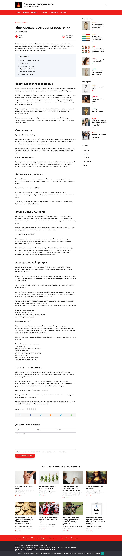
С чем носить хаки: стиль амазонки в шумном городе (97, 72)
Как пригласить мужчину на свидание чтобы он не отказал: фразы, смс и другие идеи (99, 123)
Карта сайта (64, 538)
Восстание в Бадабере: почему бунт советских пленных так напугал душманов (71, 521)
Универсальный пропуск (27, 71)
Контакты (63, 12)
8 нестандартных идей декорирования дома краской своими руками (71, 488)
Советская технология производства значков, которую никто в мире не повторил (95, 521)
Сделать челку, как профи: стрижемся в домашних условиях (98, 49)
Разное (85, 165)
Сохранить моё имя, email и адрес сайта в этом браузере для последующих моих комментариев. (42, 451)
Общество (34, 12)
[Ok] (120, 553)
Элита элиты (24, 63)
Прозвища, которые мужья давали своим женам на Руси (49, 520)
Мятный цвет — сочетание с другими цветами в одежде (98, 37)
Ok (102, 553)
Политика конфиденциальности (24, 551)
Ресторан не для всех (27, 66)
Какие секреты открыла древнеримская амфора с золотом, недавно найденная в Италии (24, 521)
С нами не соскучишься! (39, 4)
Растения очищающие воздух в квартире (47, 487)
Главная (18, 12)
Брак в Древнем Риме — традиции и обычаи (99, 110)
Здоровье (44, 12)
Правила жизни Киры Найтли (98, 87)
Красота (26, 12)
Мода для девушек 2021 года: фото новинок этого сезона (99, 136)
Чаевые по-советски (26, 74)
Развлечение (54, 12)
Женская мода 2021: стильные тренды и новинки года (97, 26)
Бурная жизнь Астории (27, 69)
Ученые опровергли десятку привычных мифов (97, 99)
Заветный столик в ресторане (29, 60)
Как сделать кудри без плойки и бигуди (98, 60)
